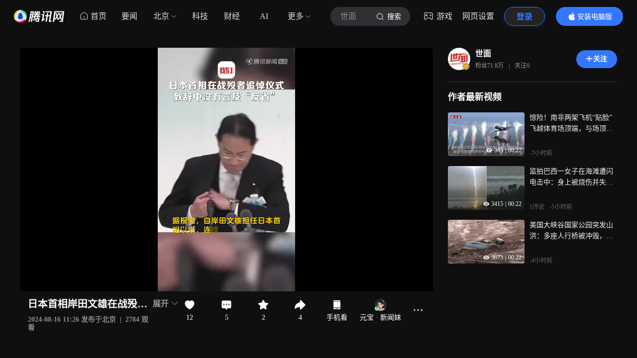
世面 (483, 53)
